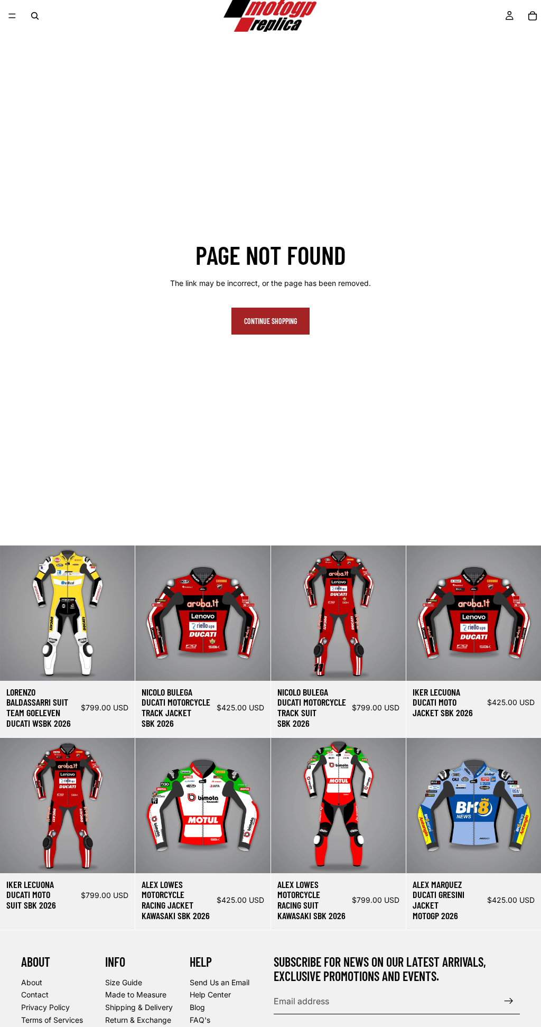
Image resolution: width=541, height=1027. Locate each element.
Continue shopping (270, 321)
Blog (197, 1007)
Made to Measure (135, 994)
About (31, 982)
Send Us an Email (219, 982)
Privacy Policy (45, 1007)
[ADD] (118, 664)
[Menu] (12, 16)
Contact (35, 994)
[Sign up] (509, 1001)
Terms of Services (52, 1019)
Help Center (210, 994)
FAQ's (200, 1019)
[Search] (34, 15)
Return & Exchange (138, 1019)
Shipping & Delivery (139, 1007)
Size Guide (123, 982)
